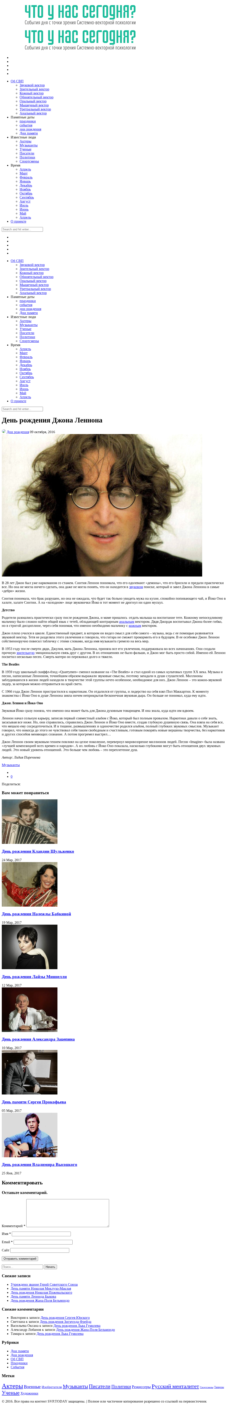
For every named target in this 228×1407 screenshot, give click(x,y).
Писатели (27, 153)
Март (24, 173)
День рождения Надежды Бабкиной (36, 914)
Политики (27, 157)
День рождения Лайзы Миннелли (34, 976)
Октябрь (26, 193)
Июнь (24, 209)
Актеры (25, 141)
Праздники (19, 1363)
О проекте (18, 221)
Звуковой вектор (32, 85)
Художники (29, 1393)
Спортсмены (29, 161)
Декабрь (26, 185)
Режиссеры (141, 1387)
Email (7, 1242)
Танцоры (219, 1387)
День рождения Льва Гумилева (76, 1326)
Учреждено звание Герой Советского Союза (44, 1284)
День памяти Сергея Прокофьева (34, 1102)
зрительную (25, 653)
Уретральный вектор (35, 109)
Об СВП (17, 81)
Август (25, 201)
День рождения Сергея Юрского (65, 1318)
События (17, 1367)
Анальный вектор (33, 113)
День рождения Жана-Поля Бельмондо (40, 1300)
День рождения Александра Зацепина (38, 1039)
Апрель (25, 169)
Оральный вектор (33, 101)
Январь (25, 181)
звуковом (136, 587)
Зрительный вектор (34, 89)
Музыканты (29, 145)
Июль (24, 205)
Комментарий (13, 1226)
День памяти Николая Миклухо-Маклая (41, 1288)
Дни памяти (29, 133)
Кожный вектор (32, 93)
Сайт (5, 1250)
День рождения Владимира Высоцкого (39, 1164)
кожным (135, 625)
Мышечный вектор (34, 105)
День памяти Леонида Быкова (33, 1296)
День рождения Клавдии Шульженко (38, 851)
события (26, 125)
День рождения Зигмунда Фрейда (65, 1322)
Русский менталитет (175, 1386)
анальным (126, 621)
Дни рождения (18, 432)
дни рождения (30, 129)
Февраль (26, 177)
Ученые (25, 149)
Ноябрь (25, 189)
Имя (6, 1234)
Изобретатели (52, 1387)
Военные (32, 1386)
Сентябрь (27, 197)
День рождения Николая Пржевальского (41, 1292)
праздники (28, 121)
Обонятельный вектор (36, 97)
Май (23, 213)
